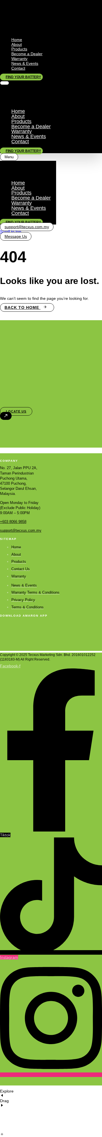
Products (19, 49)
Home (16, 39)
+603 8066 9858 (13, 522)
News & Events (24, 63)
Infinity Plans (28, 1083)
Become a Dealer (26, 54)
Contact (18, 68)
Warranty (19, 58)
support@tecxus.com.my (20, 530)
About (16, 44)
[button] (4, 83)
